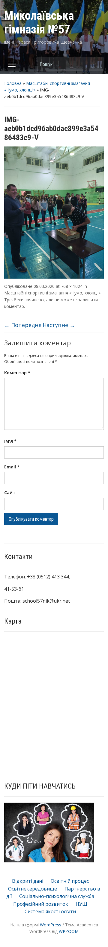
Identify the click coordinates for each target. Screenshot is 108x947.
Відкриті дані (27, 881)
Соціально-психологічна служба (56, 896)
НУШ (81, 904)
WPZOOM (69, 931)
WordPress (50, 925)
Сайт (9, 492)
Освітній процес (70, 881)
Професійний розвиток (40, 904)
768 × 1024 (71, 286)
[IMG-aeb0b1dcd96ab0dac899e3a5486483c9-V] (54, 212)
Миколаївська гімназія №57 (39, 22)
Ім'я (10, 441)
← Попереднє (22, 325)
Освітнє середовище (32, 888)
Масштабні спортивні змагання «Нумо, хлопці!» (52, 293)
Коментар (17, 372)
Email (12, 467)
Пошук (96, 64)
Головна (13, 83)
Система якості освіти (50, 911)
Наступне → (59, 325)
